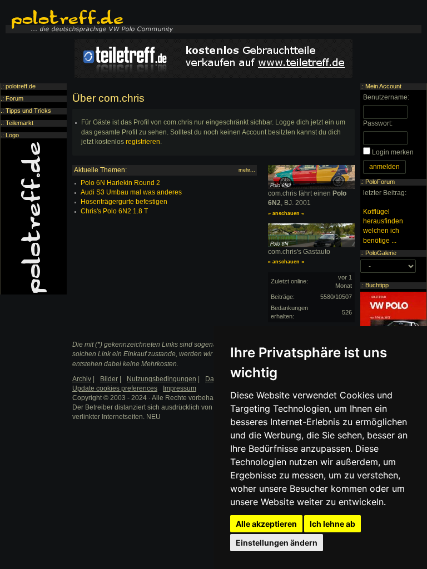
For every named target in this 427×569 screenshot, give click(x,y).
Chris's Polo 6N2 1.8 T (114, 211)
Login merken (393, 152)
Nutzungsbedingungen (161, 379)
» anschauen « (286, 213)
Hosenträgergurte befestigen (124, 202)
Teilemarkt (19, 122)
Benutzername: (386, 97)
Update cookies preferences (114, 388)
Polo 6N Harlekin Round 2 (120, 183)
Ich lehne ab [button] (332, 523)
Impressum (179, 388)
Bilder (109, 379)
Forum (14, 98)
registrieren (143, 142)
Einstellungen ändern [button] (276, 542)
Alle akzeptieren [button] (266, 523)
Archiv (81, 379)
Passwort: (378, 123)
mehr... (247, 170)
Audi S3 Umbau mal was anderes (131, 192)
